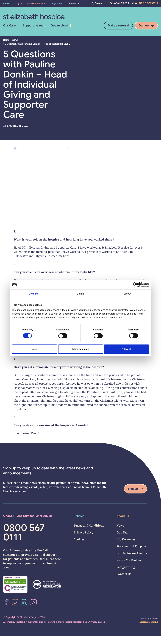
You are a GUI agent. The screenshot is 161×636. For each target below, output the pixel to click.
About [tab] (127, 293)
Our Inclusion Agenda (132, 553)
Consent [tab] (33, 293)
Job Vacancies (126, 539)
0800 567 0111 (148, 3)
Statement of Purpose (131, 546)
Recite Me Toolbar (129, 560)
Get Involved (59, 25)
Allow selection (80, 349)
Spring (154, 621)
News (15, 39)
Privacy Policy (83, 532)
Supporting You (33, 25)
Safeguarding (126, 567)
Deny (34, 349)
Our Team (123, 532)
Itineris (154, 618)
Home (6, 39)
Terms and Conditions (89, 525)
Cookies (79, 539)
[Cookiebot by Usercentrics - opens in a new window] (135, 284)
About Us (123, 516)
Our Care (9, 25)
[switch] (62, 335)
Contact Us (124, 574)
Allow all (126, 349)
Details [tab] (80, 293)
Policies (79, 516)
